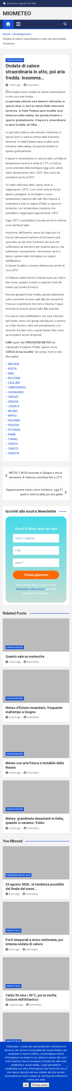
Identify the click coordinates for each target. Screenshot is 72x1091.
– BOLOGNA (13, 378)
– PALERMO (13, 420)
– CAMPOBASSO (16, 387)
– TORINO (12, 439)
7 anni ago (15, 84)
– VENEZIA (12, 453)
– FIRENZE (12, 397)
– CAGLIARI (13, 382)
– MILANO (12, 411)
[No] (67, 1066)
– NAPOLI (11, 415)
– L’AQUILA (12, 406)
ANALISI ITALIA (13, 930)
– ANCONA (12, 364)
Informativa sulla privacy (30, 589)
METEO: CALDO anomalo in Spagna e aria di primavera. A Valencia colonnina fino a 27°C (35, 475)
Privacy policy (40, 1084)
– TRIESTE (12, 448)
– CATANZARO (15, 392)
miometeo (33, 84)
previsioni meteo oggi (18, 875)
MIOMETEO (17, 13)
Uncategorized (14, 60)
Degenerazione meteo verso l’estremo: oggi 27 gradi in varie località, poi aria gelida (34, 492)
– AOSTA (11, 368)
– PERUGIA (12, 425)
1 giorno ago (16, 1004)
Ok (26, 1084)
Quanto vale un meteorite (25, 656)
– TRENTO (12, 444)
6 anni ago (15, 717)
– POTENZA (13, 429)
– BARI (10, 373)
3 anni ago (15, 661)
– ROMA (11, 434)
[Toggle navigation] (18, 24)
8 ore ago (14, 893)
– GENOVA (12, 401)
